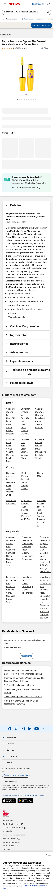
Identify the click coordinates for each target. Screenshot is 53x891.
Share (46, 48)
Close (48, 855)
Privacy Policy (31, 886)
